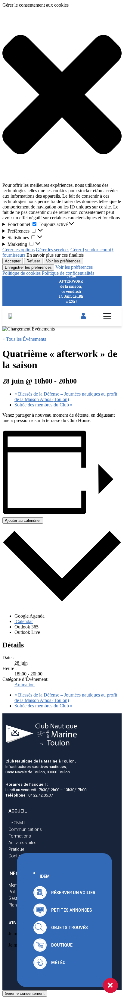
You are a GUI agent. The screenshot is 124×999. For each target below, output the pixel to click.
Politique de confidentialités (68, 273)
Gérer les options (18, 249)
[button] (62, 95)
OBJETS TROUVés (69, 927)
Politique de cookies (22, 273)
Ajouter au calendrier (23, 520)
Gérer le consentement (25, 993)
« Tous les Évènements (24, 339)
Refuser (33, 261)
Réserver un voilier (73, 892)
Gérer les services (52, 249)
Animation (24, 684)
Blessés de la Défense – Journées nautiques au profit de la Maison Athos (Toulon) (65, 396)
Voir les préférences (63, 261)
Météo (58, 962)
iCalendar (23, 621)
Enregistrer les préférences (28, 267)
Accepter (12, 261)
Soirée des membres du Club (43, 404)
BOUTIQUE (62, 945)
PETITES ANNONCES (71, 910)
